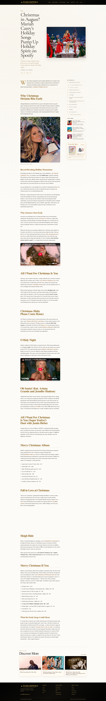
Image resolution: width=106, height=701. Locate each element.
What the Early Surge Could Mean (74, 114)
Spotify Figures (58, 692)
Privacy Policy (74, 690)
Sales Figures (55, 2)
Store (81, 2)
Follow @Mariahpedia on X (25, 694)
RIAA (77, 2)
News (68, 2)
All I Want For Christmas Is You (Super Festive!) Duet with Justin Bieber (75, 102)
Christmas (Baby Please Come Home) (74, 92)
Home (49, 2)
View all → (83, 144)
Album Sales (58, 687)
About (73, 687)
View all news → (84, 654)
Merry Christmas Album (72, 104)
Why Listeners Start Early (73, 87)
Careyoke (73, 2)
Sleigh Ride (70, 109)
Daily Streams (62, 2)
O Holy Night (70, 94)
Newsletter (73, 694)
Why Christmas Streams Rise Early (73, 82)
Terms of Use (74, 692)
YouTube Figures (58, 694)
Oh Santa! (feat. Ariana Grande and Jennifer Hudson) (75, 98)
